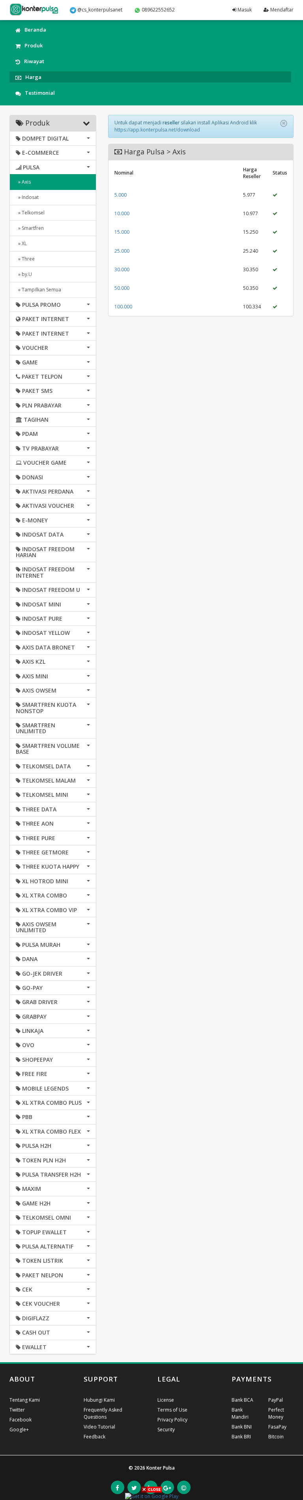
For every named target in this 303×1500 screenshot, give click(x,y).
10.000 (121, 213)
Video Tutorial (99, 1426)
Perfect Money (276, 1413)
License (165, 1400)
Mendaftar (281, 9)
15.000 (121, 232)
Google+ (19, 1429)
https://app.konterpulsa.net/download (157, 129)
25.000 (121, 251)
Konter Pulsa (160, 1467)
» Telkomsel (30, 212)
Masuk (244, 9)
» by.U (24, 274)
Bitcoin (276, 1436)
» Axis (23, 181)
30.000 (121, 269)
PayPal (275, 1400)
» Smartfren (30, 228)
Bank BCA (242, 1400)
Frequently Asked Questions (103, 1413)
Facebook (20, 1419)
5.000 (120, 194)
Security (166, 1429)
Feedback (94, 1436)
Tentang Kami (24, 1400)
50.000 (121, 288)
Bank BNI (242, 1426)
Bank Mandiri (240, 1413)
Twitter (17, 1409)
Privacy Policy (172, 1419)
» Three (25, 258)
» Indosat (27, 197)
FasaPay (277, 1426)
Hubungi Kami (99, 1400)
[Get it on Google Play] (151, 1495)
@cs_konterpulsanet (99, 9)
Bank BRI (241, 1436)
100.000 (123, 306)
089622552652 (157, 9)
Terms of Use (172, 1409)
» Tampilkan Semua (38, 289)
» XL (21, 243)
